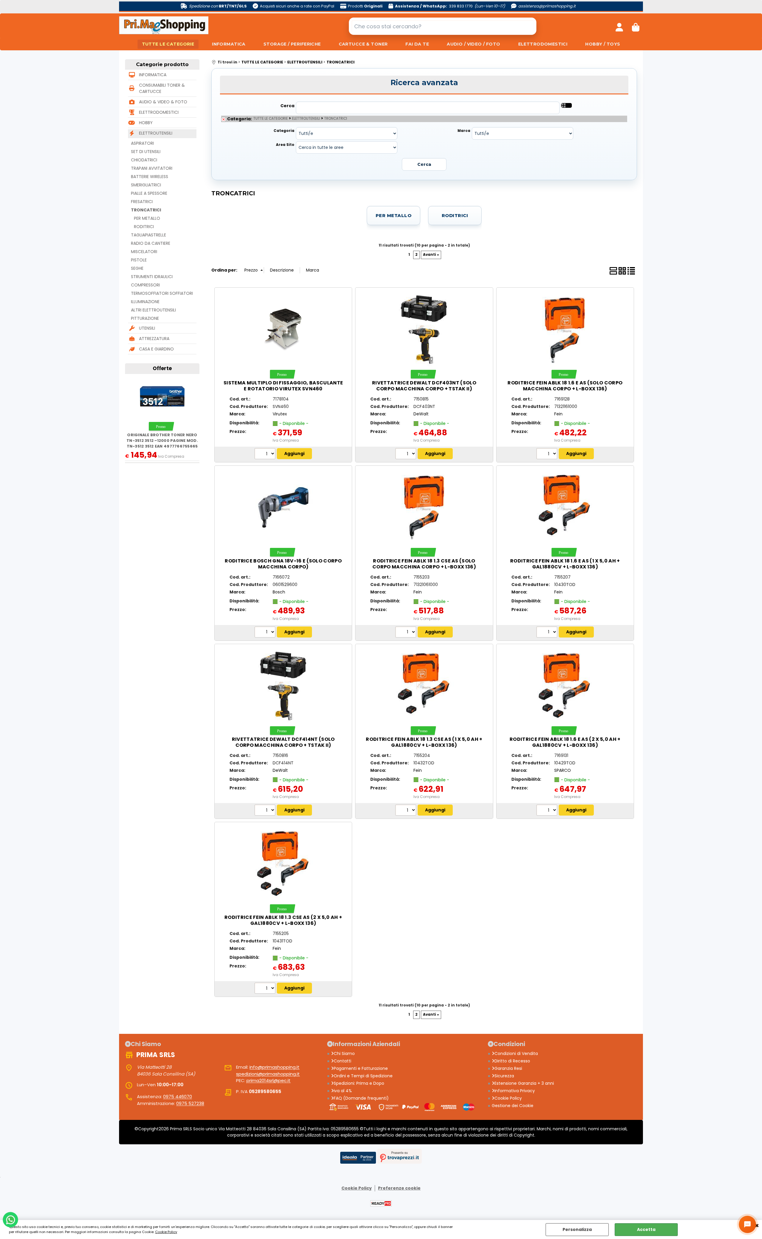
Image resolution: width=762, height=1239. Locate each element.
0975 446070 (177, 1096)
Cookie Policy (166, 1231)
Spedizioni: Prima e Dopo (359, 1083)
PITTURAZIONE (145, 318)
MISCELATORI (144, 252)
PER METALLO (147, 218)
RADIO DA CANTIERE (150, 243)
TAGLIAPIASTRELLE (148, 235)
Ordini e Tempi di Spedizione (363, 1076)
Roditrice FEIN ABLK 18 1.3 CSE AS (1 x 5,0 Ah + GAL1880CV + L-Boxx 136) (424, 742)
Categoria (284, 130)
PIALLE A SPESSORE (149, 193)
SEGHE (137, 268)
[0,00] (635, 26)
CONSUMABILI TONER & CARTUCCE (162, 88)
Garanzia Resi (508, 1068)
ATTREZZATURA (154, 339)
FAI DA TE (417, 44)
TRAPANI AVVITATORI (151, 168)
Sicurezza (504, 1076)
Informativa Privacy (514, 1091)
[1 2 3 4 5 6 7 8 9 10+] (265, 454)
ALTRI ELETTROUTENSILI (153, 310)
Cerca (287, 106)
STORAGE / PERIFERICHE (292, 44)
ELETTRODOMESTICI (543, 44)
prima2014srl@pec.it (268, 1080)
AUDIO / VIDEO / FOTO (473, 44)
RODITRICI (144, 227)
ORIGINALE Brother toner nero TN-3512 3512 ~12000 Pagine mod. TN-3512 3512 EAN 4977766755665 (162, 440)
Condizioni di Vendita (516, 1053)
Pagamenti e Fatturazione (361, 1068)
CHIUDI (757, 1226)
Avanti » (431, 254)
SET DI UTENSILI (145, 152)
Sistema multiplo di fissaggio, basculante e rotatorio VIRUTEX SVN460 (283, 385)
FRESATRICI (142, 202)
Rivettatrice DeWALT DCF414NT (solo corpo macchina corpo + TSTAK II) (283, 742)
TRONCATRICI (146, 210)
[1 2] (547, 454)
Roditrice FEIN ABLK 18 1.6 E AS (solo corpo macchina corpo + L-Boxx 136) (565, 385)
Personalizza (577, 1229)
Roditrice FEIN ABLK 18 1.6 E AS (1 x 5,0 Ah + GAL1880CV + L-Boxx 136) (565, 563)
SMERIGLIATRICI (146, 185)
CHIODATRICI (144, 160)
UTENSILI (147, 328)
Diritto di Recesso (512, 1061)
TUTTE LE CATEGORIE (168, 44)
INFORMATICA (229, 44)
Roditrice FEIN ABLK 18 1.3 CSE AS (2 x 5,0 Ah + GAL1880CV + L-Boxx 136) (283, 920)
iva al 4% (343, 1091)
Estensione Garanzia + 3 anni (524, 1083)
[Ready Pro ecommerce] (381, 1203)
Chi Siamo (344, 1053)
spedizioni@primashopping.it (268, 1074)
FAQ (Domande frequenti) (361, 1098)
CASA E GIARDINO (156, 349)
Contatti (342, 1061)
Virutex (280, 414)
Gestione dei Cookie (512, 1106)
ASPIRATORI (142, 143)
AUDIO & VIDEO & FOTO (163, 102)
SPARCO (562, 770)
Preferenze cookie (399, 1188)
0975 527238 (190, 1103)
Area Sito (285, 144)
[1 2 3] (406, 632)
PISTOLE (139, 260)
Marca (463, 130)
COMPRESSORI (145, 285)
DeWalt (421, 414)
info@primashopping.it (274, 1067)
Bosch (279, 592)
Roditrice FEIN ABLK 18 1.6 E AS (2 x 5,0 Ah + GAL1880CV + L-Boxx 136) (565, 742)
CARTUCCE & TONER (363, 44)
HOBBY (146, 123)
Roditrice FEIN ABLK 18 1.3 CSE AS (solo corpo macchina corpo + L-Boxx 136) (424, 563)
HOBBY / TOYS (602, 44)
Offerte (162, 368)
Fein (558, 414)
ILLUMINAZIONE (145, 302)
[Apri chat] (747, 1224)
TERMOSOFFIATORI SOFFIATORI (162, 293)
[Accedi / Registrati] (619, 26)
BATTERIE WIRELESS (149, 177)
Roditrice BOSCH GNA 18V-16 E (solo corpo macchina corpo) (283, 563)
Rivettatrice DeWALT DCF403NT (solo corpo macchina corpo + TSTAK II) (424, 385)
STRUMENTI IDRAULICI (152, 277)
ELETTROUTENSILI (155, 133)
